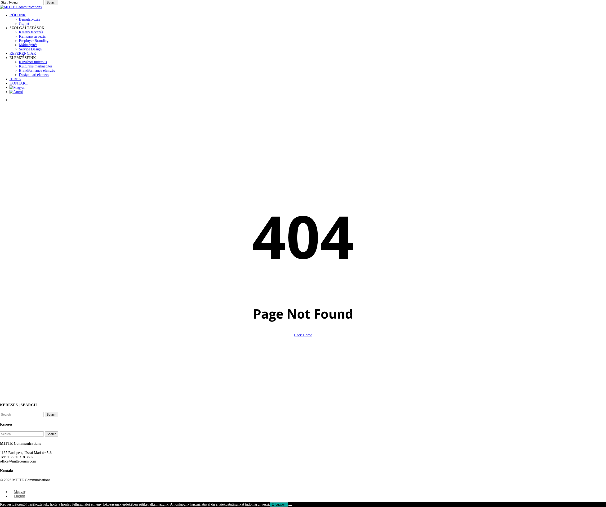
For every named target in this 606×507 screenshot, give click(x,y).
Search (51, 2)
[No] (290, 505)
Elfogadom (279, 504)
